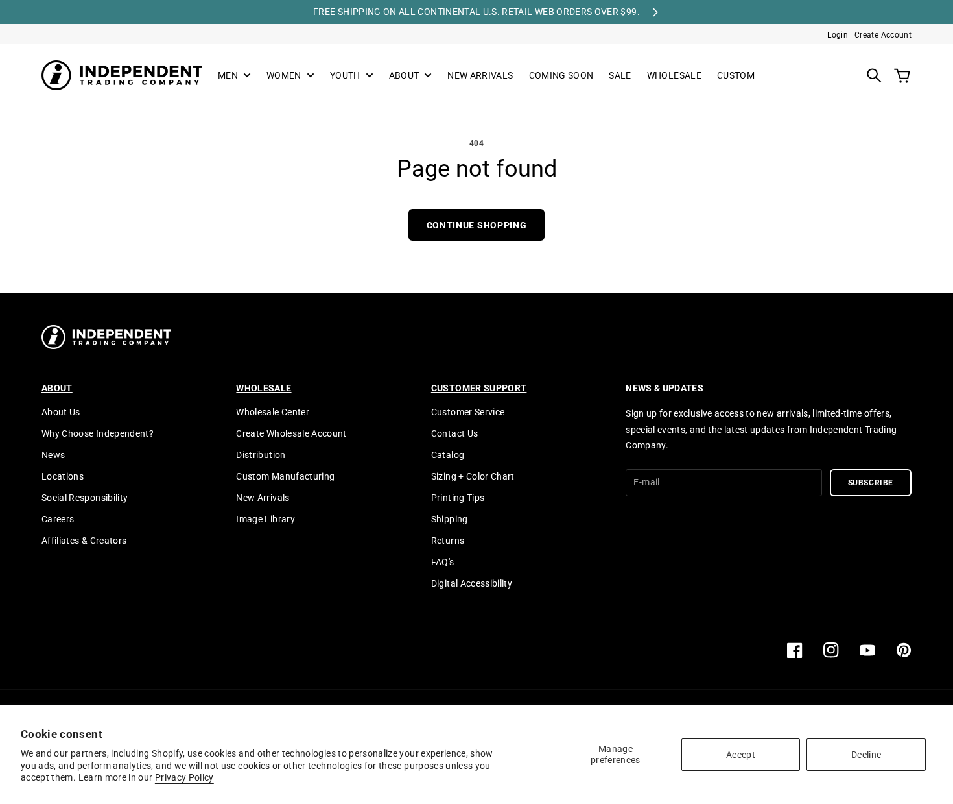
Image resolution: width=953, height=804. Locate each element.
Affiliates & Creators (83, 540)
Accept (740, 754)
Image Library (265, 519)
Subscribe (871, 482)
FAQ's (442, 562)
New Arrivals (262, 498)
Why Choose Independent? (97, 433)
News (53, 455)
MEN (228, 75)
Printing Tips (458, 498)
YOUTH (345, 75)
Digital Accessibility (471, 583)
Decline (866, 754)
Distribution (260, 455)
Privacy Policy (184, 777)
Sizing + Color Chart (473, 476)
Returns (447, 540)
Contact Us (454, 433)
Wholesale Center (272, 412)
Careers (57, 519)
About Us (60, 412)
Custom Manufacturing (285, 476)
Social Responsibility (84, 498)
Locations (62, 476)
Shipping (449, 519)
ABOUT (404, 75)
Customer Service (468, 412)
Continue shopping (477, 225)
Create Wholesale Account (291, 433)
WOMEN (283, 75)
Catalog (447, 455)
